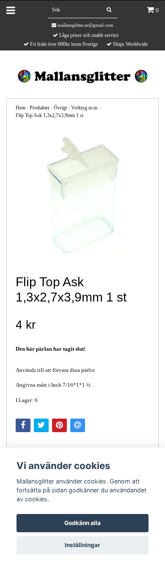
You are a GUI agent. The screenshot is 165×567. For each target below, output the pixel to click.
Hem (20, 108)
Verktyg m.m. (85, 108)
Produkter (40, 108)
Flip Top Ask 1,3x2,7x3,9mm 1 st (49, 115)
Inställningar (82, 545)
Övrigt (60, 108)
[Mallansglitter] (82, 75)
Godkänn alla (82, 523)
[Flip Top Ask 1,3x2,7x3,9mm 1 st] (82, 197)
